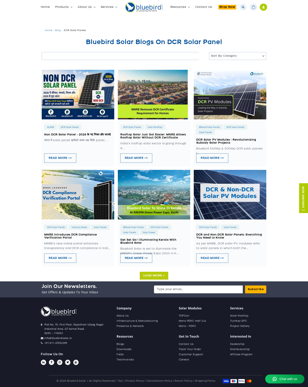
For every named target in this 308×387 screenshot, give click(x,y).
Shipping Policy (205, 381)
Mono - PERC (187, 326)
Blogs (120, 344)
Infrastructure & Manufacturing (137, 321)
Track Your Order (190, 349)
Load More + (154, 275)
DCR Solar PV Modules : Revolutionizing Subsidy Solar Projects (226, 141)
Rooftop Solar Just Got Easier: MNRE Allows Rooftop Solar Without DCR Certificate (153, 136)
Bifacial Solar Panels (209, 127)
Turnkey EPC (238, 321)
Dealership (237, 344)
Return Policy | (184, 381)
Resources (178, 7)
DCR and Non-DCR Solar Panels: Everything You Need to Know (229, 236)
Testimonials (125, 359)
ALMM (50, 127)
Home (45, 7)
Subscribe (256, 289)
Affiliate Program (241, 354)
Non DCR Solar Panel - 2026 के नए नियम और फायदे (77, 134)
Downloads (124, 349)
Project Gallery (240, 326)
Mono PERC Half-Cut (192, 321)
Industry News (79, 227)
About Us (85, 7)
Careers (184, 359)
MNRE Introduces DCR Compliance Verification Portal (70, 236)
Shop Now (227, 7)
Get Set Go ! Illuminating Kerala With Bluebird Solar (148, 242)
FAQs (120, 354)
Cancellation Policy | (160, 381)
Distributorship (240, 349)
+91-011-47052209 (55, 343)
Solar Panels (205, 132)
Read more (58, 158)
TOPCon (184, 316)
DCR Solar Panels (70, 127)
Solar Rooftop (155, 127)
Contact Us (203, 7)
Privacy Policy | (135, 381)
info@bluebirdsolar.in (58, 338)
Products (62, 7)
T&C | (121, 381)
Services (108, 7)
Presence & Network (130, 326)
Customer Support (191, 354)
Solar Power (149, 232)
